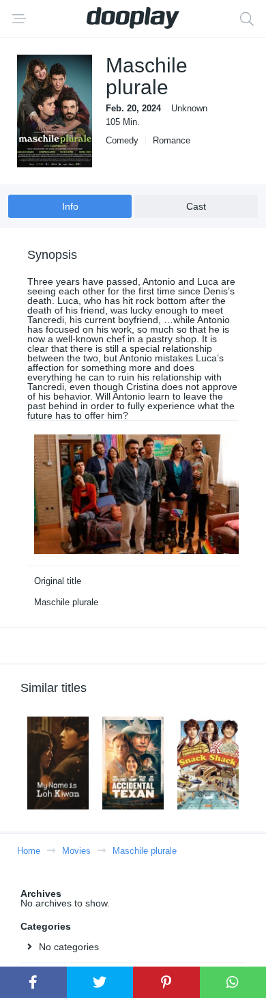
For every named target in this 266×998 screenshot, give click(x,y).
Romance (171, 140)
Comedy (122, 140)
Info (70, 206)
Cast (196, 206)
